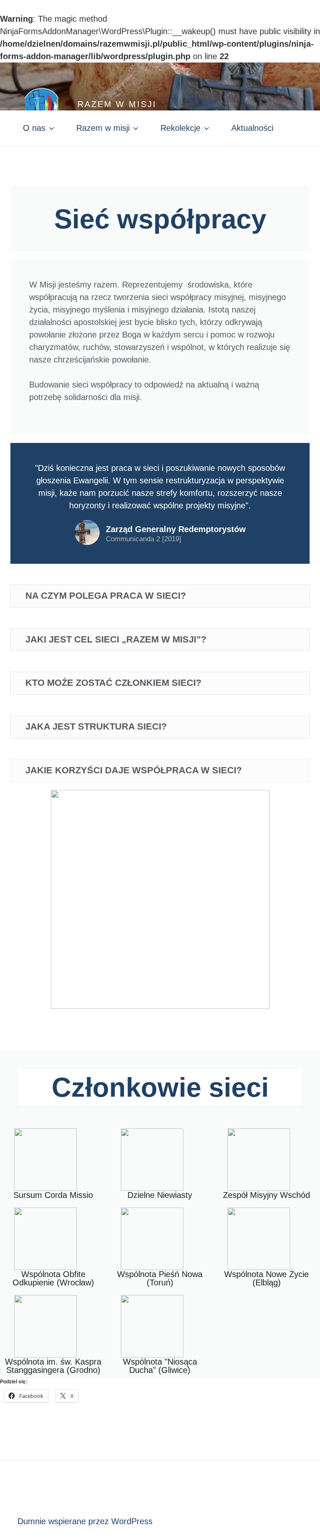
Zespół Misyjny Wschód (266, 1195)
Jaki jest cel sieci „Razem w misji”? (115, 639)
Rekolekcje (180, 127)
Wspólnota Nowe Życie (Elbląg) (266, 1278)
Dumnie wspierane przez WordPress (85, 1521)
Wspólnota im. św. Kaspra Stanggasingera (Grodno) (53, 1366)
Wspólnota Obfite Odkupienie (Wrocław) (53, 1278)
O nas (34, 127)
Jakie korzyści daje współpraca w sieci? (133, 770)
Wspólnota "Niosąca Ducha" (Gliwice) (160, 1366)
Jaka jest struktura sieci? (96, 726)
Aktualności (252, 127)
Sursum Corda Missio (53, 1195)
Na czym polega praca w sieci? (105, 595)
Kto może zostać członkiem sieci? (113, 683)
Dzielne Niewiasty (160, 1195)
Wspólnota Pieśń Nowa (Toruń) (159, 1278)
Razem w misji (117, 104)
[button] (160, 596)
